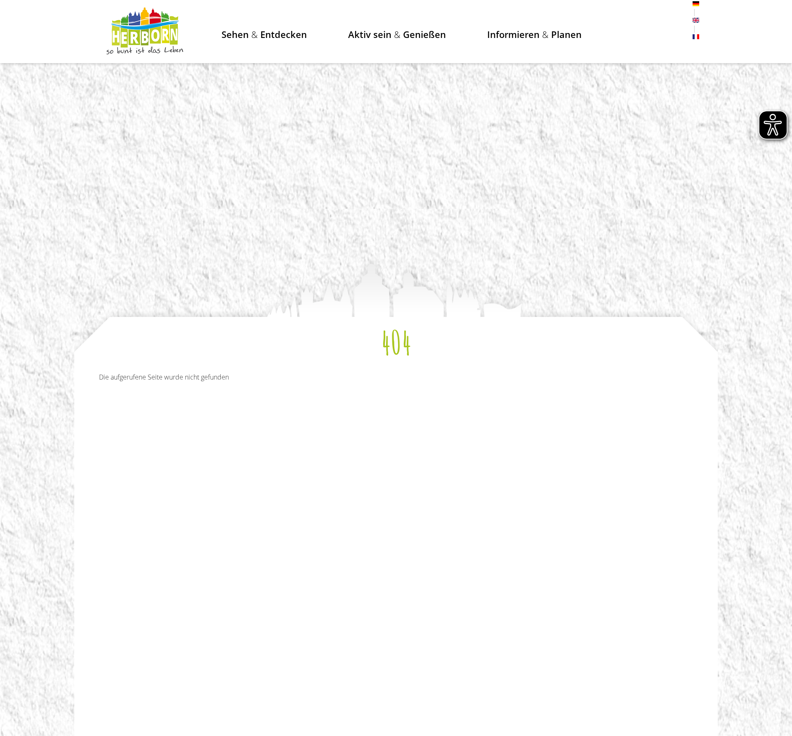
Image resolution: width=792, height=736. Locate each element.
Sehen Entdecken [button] (264, 34)
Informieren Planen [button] (534, 34)
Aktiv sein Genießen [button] (397, 34)
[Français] (696, 36)
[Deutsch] (696, 3)
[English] (696, 20)
